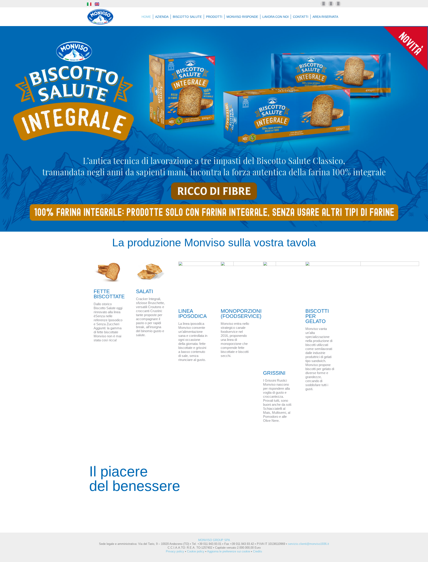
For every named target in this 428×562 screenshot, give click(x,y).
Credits (257, 551)
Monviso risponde (242, 17)
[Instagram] (331, 4)
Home (146, 17)
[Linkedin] (338, 4)
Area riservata (325, 17)
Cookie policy (195, 551)
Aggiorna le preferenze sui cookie (228, 551)
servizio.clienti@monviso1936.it (308, 544)
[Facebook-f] (323, 4)
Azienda (162, 17)
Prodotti (214, 17)
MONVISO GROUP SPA (214, 540)
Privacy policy (175, 551)
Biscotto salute (187, 17)
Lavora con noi (275, 17)
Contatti (300, 17)
